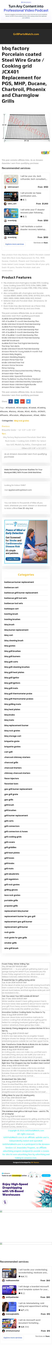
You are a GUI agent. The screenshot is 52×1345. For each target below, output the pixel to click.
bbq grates (9, 646)
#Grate (20, 411)
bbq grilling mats (12, 704)
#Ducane (4, 411)
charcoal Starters (13, 768)
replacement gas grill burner (18, 921)
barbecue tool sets (13, 603)
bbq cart (8, 635)
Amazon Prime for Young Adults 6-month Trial (22, 351)
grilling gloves (11, 890)
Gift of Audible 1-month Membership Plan (20, 335)
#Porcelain (14, 415)
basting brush (11, 614)
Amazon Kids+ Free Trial (12, 373)
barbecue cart (11, 587)
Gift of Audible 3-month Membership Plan (20, 329)
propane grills (11, 906)
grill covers (9, 842)
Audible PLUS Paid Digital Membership (18, 326)
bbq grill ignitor (11, 677)
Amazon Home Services (12, 365)
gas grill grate (11, 794)
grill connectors (11, 826)
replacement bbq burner (16, 911)
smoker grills (10, 943)
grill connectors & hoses (16, 831)
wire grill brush (11, 948)
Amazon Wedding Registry (13, 357)
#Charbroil (10, 408)
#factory (12, 411)
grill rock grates (12, 884)
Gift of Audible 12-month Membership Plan (20, 321)
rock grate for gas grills (15, 937)
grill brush (9, 805)
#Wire (43, 415)
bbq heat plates (12, 709)
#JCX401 (41, 411)
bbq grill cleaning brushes (17, 667)
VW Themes (34, 1162)
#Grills (34, 411)
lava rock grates (12, 895)
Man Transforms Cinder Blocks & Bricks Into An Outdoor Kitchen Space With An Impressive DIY (25, 1045)
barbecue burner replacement (19, 582)
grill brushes (10, 810)
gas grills (8, 799)
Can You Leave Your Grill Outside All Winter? (20, 996)
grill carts (9, 821)
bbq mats (9, 720)
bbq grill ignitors (12, 683)
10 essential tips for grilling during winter (18, 980)
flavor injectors (11, 778)
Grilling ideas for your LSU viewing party (18, 1095)
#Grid (27, 411)
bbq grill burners (12, 656)
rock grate (9, 932)
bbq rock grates (21, 421)
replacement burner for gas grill (19, 916)
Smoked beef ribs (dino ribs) (14, 1079)
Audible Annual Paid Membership (16, 318)
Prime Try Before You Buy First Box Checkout (21, 379)
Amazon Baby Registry (12, 354)
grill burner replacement (16, 815)
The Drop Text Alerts (10, 346)
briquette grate (11, 741)
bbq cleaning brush (13, 640)
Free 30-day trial (25, 508)
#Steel (36, 415)
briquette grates (12, 746)
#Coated (32, 408)
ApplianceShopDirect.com (20, 490)
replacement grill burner (16, 927)
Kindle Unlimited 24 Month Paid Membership (21, 324)
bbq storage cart (12, 736)
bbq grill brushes (12, 651)
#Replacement (26, 415)
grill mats (9, 868)
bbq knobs (9, 715)
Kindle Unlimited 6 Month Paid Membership (20, 348)
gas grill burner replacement (18, 789)
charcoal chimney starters (17, 757)
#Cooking (41, 408)
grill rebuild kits (11, 874)
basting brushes (12, 619)
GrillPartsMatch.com (26, 34)
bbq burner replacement (16, 630)
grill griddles (10, 847)
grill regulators (11, 879)
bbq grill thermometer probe (18, 693)
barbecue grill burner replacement (21, 592)
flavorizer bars (11, 783)
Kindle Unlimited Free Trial (13, 362)
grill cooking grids (13, 836)
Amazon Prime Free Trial (12, 359)
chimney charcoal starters (17, 773)
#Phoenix (4, 415)
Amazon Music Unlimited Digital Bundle (19, 384)
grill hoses (9, 858)
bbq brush (9, 624)
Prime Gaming (8, 368)
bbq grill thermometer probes (18, 699)
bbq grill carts (11, 661)
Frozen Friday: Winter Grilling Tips (15, 964)
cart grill (8, 752)
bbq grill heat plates (14, 672)
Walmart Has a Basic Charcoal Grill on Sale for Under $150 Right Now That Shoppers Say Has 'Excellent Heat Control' (26, 1061)
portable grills (11, 900)
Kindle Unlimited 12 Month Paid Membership (21, 337)
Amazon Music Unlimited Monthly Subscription (22, 381)
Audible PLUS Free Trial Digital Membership (20, 343)
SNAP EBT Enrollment (10, 340)
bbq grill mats (11, 688)
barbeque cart (11, 608)
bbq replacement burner (16, 725)
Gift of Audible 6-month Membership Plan (20, 332)
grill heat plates (12, 852)
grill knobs (9, 863)
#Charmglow (21, 408)
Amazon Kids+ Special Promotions (17, 376)
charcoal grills (11, 762)
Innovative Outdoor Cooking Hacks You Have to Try (23, 1012)
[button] (26, 43)
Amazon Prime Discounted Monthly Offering (21, 370)
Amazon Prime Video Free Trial (15, 387)
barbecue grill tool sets (15, 598)
